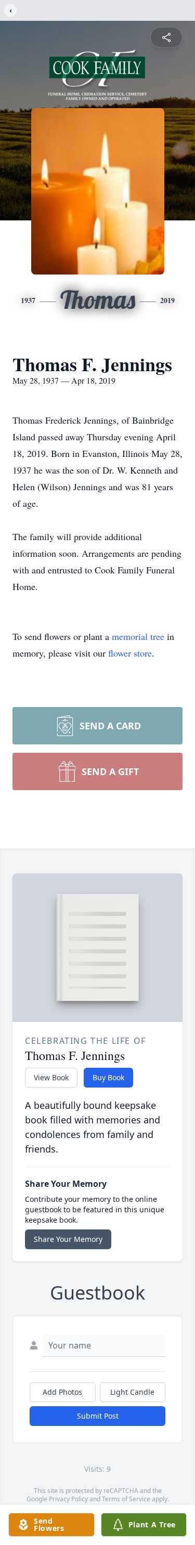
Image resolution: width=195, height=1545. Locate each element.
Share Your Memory (68, 1239)
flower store (130, 653)
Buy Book (108, 1077)
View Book (51, 1077)
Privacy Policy (68, 1499)
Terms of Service (126, 1499)
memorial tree (138, 636)
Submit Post (98, 1416)
